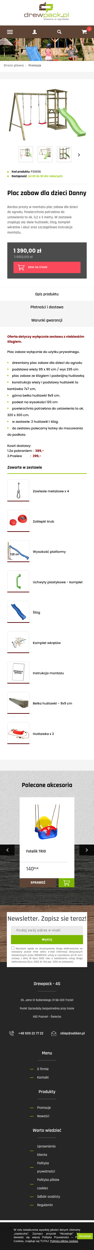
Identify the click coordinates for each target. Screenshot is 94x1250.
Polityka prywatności (46, 1167)
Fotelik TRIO (36, 851)
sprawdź (38, 882)
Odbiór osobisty (48, 1196)
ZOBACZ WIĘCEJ (12, 894)
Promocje (44, 1107)
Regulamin (45, 1205)
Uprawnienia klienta (46, 1150)
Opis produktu (46, 294)
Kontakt (43, 1077)
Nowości (43, 1116)
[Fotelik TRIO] (47, 822)
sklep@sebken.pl (72, 1033)
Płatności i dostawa (46, 307)
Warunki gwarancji (46, 320)
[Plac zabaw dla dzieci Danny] (47, 143)
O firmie (43, 1069)
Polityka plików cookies (64, 1241)
